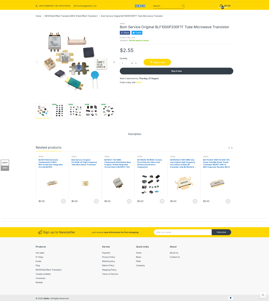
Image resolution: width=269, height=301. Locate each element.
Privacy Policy (108, 257)
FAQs (138, 261)
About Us (174, 253)
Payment (106, 253)
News (138, 257)
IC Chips (39, 257)
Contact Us (175, 257)
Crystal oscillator (43, 274)
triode (38, 261)
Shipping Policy (109, 270)
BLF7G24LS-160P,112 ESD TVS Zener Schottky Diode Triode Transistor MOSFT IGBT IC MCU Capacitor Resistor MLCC (216, 163)
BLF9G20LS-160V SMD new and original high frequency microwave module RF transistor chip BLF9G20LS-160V (182, 163)
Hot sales (40, 253)
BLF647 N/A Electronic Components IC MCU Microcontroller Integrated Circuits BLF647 (50, 163)
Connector (41, 278)
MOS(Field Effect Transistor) (49, 270)
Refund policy (108, 261)
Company (140, 265)
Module (39, 282)
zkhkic (122, 23)
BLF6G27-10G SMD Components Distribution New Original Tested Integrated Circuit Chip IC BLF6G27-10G (117, 163)
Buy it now (176, 71)
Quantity (123, 58)
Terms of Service (110, 274)
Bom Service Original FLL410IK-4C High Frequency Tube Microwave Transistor (84, 162)
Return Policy (108, 265)
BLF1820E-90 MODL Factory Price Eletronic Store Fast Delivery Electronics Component (149, 163)
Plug (38, 265)
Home (139, 253)
